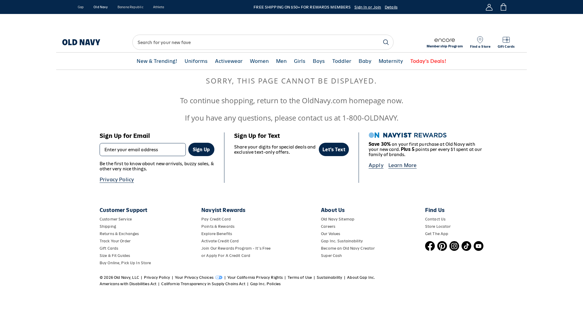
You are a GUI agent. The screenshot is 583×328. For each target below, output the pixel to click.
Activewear (229, 61)
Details (391, 7)
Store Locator (438, 226)
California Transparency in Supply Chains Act (203, 284)
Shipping (108, 226)
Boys (319, 61)
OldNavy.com (324, 100)
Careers (328, 226)
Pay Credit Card (216, 219)
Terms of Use (300, 277)
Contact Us (435, 219)
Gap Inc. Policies (265, 284)
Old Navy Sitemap (337, 219)
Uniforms (196, 61)
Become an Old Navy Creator (348, 248)
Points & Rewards (217, 226)
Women (259, 61)
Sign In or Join (367, 7)
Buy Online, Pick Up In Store (125, 263)
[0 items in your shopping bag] (503, 7)
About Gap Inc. (361, 277)
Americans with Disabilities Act (128, 284)
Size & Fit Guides (115, 255)
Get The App (436, 233)
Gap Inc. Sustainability (342, 241)
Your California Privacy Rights (255, 277)
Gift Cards (109, 248)
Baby (365, 61)
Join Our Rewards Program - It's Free (236, 248)
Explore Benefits (216, 233)
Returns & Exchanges (119, 233)
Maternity (391, 61)
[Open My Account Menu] (489, 7)
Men (281, 61)
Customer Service (116, 219)
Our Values (330, 233)
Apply (376, 165)
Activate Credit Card (220, 241)
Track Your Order (115, 241)
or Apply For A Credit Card (225, 255)
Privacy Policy (117, 179)
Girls (299, 61)
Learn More (402, 165)
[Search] (386, 42)
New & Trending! (157, 61)
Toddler (341, 61)
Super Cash (331, 255)
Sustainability (329, 277)
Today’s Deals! (428, 61)
